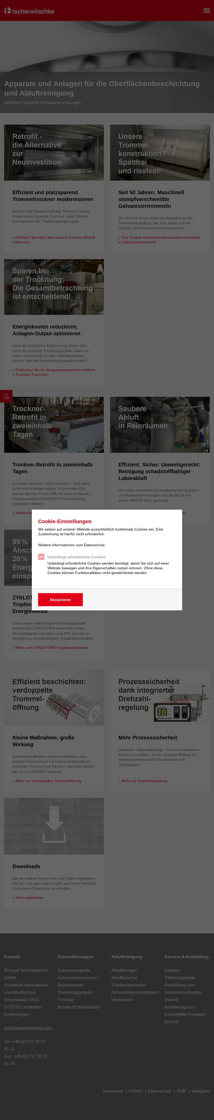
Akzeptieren (60, 600)
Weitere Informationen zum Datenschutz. (72, 545)
